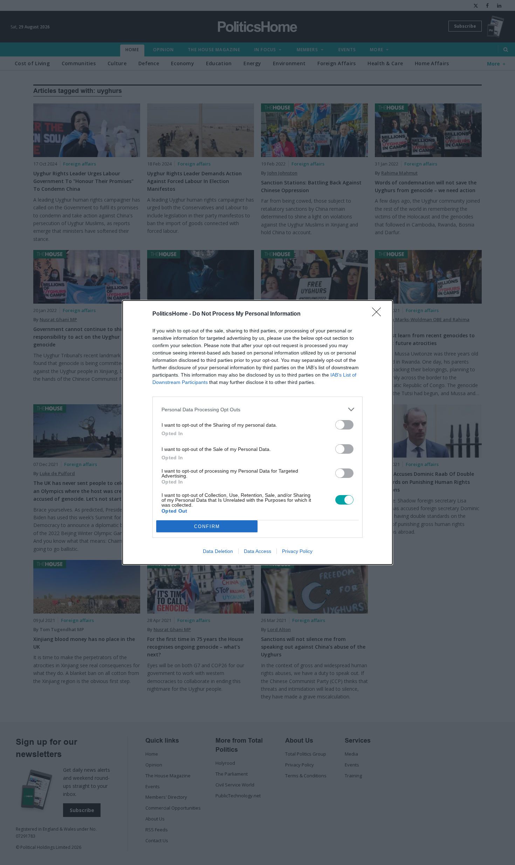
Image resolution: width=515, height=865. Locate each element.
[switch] (344, 425)
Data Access (257, 551)
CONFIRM (207, 526)
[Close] (378, 314)
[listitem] (257, 409)
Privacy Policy (297, 551)
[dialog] (257, 432)
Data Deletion (218, 551)
